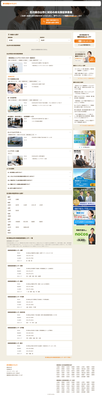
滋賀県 (58, 372)
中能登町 (18, 221)
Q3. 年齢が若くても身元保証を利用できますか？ (20, 180)
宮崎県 (78, 376)
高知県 (88, 374)
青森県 (63, 366)
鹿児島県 (83, 376)
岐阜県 (78, 370)
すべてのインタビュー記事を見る (86, 78)
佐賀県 (58, 376)
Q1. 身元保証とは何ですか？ (15, 172)
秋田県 (78, 366)
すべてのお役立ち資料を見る (87, 125)
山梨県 (88, 368)
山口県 (68, 374)
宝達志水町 (26, 227)
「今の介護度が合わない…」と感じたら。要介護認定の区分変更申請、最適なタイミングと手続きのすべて (84, 116)
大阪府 (68, 372)
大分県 (73, 376)
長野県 (93, 368)
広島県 (63, 374)
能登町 (33, 221)
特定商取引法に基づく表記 (12, 373)
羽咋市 (17, 227)
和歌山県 (83, 372)
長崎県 (63, 376)
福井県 (73, 370)
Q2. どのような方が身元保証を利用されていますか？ (21, 176)
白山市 (9, 227)
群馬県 (63, 368)
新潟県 (58, 370)
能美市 (41, 221)
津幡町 (9, 216)
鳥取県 (88, 372)
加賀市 (9, 205)
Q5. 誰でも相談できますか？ (15, 188)
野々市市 (26, 221)
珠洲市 (17, 210)
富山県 (63, 370)
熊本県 (68, 376)
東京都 (78, 368)
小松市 (41, 205)
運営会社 (8, 367)
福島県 (88, 366)
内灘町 (17, 199)
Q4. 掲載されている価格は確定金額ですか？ (19, 184)
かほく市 (33, 205)
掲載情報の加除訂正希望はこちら (14, 375)
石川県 (68, 370)
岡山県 (58, 374)
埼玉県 (68, 368)
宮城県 (73, 366)
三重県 (93, 370)
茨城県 (93, 366)
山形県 (83, 366)
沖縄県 (88, 376)
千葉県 (73, 368)
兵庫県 (73, 372)
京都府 (63, 372)
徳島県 (73, 374)
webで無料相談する (85, 45)
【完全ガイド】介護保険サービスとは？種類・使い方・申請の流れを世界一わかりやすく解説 (84, 87)
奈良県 (78, 372)
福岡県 (93, 374)
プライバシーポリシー (11, 371)
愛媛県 (83, 374)
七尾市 (9, 221)
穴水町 (9, 199)
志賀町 (9, 210)
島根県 (93, 372)
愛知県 (88, 370)
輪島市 (9, 232)
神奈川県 (83, 368)
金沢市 (17, 205)
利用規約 (8, 369)
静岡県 (83, 370)
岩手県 (68, 366)
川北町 (25, 205)
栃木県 (58, 368)
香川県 (78, 374)
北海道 (58, 366)
